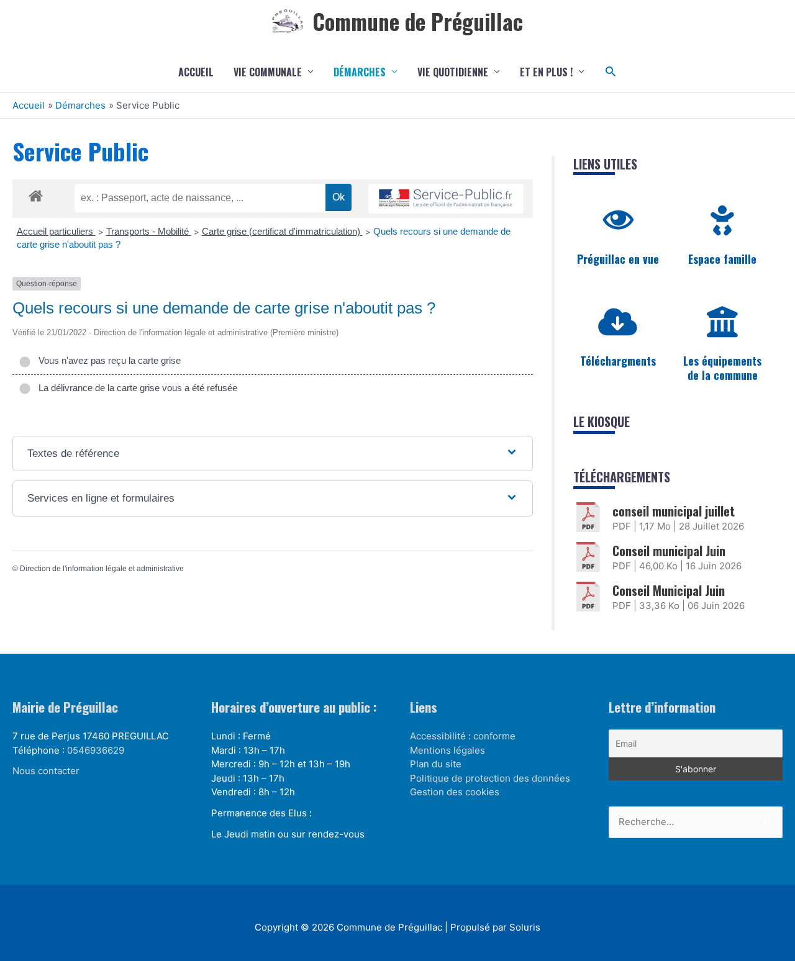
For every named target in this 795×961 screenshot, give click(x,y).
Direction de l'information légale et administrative (102, 568)
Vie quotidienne (452, 72)
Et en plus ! (546, 72)
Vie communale (268, 72)
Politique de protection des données (490, 778)
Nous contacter (46, 771)
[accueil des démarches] (36, 194)
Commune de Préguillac (417, 21)
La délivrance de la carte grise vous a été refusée (135, 387)
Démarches (360, 72)
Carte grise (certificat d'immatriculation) (282, 231)
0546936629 (95, 750)
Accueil (196, 72)
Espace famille (722, 259)
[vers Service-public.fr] (446, 199)
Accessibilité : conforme (463, 736)
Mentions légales (447, 750)
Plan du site (435, 764)
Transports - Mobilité (148, 231)
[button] (611, 72)
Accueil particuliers (56, 231)
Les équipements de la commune (722, 368)
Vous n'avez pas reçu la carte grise (107, 360)
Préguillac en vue (618, 259)
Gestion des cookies (454, 792)
